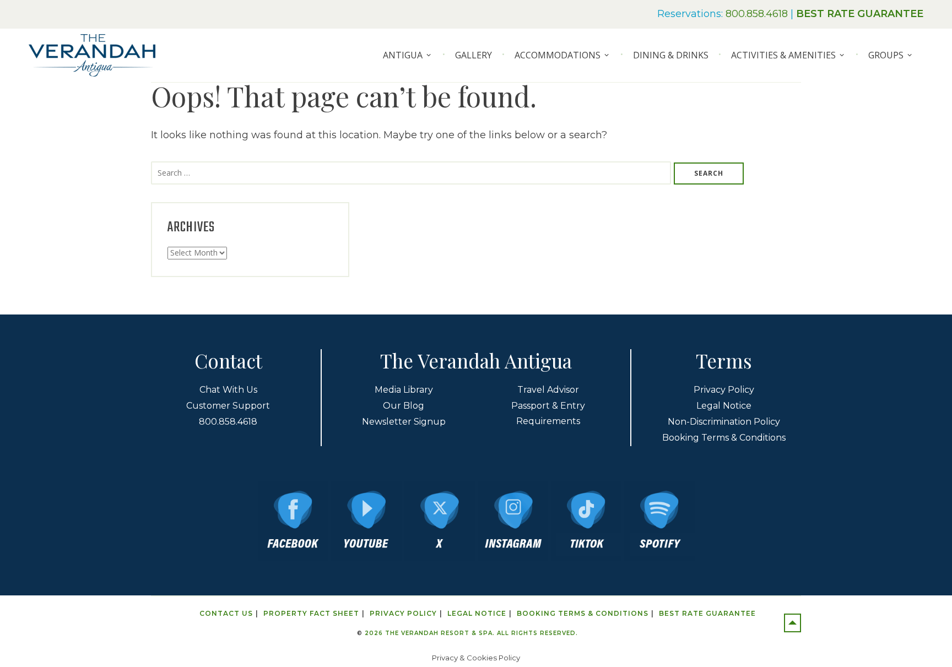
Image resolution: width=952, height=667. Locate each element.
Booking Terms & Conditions (724, 437)
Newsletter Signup (404, 421)
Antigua (403, 55)
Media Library (404, 389)
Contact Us (226, 613)
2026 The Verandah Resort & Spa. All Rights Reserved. (471, 633)
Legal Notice (723, 405)
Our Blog (403, 405)
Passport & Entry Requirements (548, 413)
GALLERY (473, 55)
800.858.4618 (757, 14)
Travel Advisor (548, 389)
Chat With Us (228, 389)
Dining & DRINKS (670, 55)
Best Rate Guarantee (707, 613)
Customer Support (228, 405)
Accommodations (558, 55)
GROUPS (886, 55)
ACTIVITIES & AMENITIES (783, 55)
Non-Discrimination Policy (724, 421)
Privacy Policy (724, 389)
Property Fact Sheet (311, 613)
